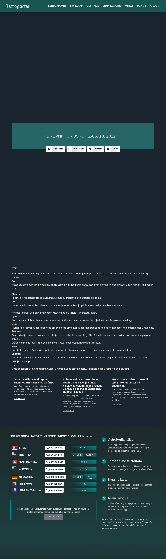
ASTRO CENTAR (57, 6)
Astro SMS (93, 6)
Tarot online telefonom (125, 461)
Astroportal (17, 6)
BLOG (153, 6)
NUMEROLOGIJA (112, 6)
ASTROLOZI (76, 6)
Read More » (19, 398)
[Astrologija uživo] (104, 439)
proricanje (139, 522)
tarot (131, 522)
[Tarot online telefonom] (104, 461)
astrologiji (119, 519)
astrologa (141, 519)
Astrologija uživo (120, 439)
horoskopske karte (109, 528)
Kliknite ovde (53, 516)
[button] (55, 149)
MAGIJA (141, 6)
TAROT (129, 6)
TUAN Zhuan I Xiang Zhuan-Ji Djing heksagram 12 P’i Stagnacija (130, 382)
